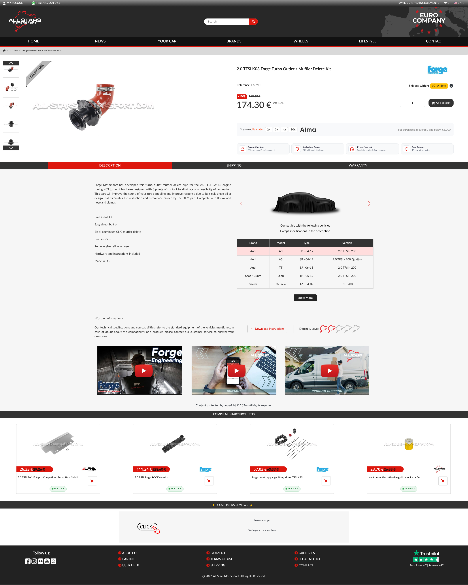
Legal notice (309, 559)
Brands (234, 41)
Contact (434, 41)
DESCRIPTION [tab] (110, 165)
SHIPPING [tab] (234, 165)
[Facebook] (28, 561)
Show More (305, 297)
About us (130, 553)
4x (284, 129)
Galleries (306, 553)
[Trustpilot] (426, 556)
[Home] (4, 51)
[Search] (253, 21)
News (100, 41)
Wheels (300, 41)
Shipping (217, 565)
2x (268, 129)
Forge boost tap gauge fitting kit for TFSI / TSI (277, 477)
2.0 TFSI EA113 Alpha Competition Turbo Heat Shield (48, 477)
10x (293, 129)
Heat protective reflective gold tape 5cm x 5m (394, 477)
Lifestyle (367, 41)
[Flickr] (40, 561)
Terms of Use (221, 559)
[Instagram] (34, 561)
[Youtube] (47, 561)
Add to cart (441, 103)
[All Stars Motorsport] (24, 22)
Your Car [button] (167, 41)
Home (33, 41)
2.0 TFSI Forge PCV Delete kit (151, 477)
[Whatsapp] (53, 561)
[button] (369, 203)
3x (276, 129)
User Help (130, 565)
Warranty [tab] (358, 165)
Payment (218, 553)
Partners (130, 559)
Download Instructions (267, 329)
